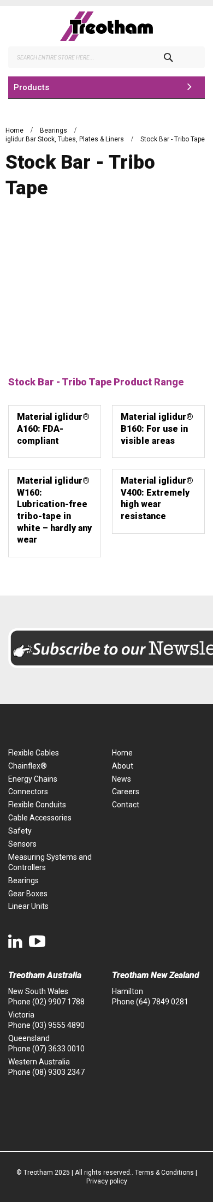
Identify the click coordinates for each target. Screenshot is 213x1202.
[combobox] (106, 57)
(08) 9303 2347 (58, 1072)
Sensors (22, 844)
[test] (106, 26)
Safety (20, 830)
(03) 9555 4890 (58, 1025)
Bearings (54, 130)
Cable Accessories (40, 817)
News (121, 779)
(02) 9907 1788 (58, 1001)
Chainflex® (27, 765)
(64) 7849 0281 (162, 1001)
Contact (125, 804)
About (122, 765)
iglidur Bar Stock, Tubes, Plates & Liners (65, 139)
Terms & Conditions (164, 1172)
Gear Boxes (28, 893)
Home (15, 130)
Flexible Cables (33, 752)
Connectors (28, 791)
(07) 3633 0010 (58, 1048)
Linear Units (28, 906)
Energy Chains (32, 779)
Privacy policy (106, 1181)
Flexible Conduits (37, 804)
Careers (125, 791)
